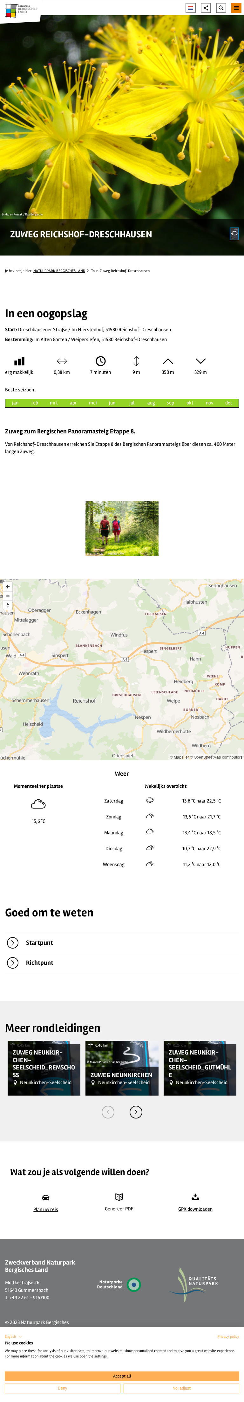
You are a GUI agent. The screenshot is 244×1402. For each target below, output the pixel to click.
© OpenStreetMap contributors (216, 757)
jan (15, 403)
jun (112, 403)
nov (209, 403)
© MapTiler (179, 757)
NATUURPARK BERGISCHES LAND (59, 271)
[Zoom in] (7, 586)
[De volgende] (136, 1112)
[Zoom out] (7, 595)
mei (93, 403)
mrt (54, 403)
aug (151, 403)
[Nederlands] (191, 8)
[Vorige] (108, 1112)
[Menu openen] (236, 8)
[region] (122, 669)
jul (131, 403)
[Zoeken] (221, 8)
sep (170, 403)
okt (189, 403)
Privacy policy (228, 1336)
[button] (13, 1336)
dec (229, 403)
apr (73, 403)
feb (34, 403)
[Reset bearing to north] (7, 605)
